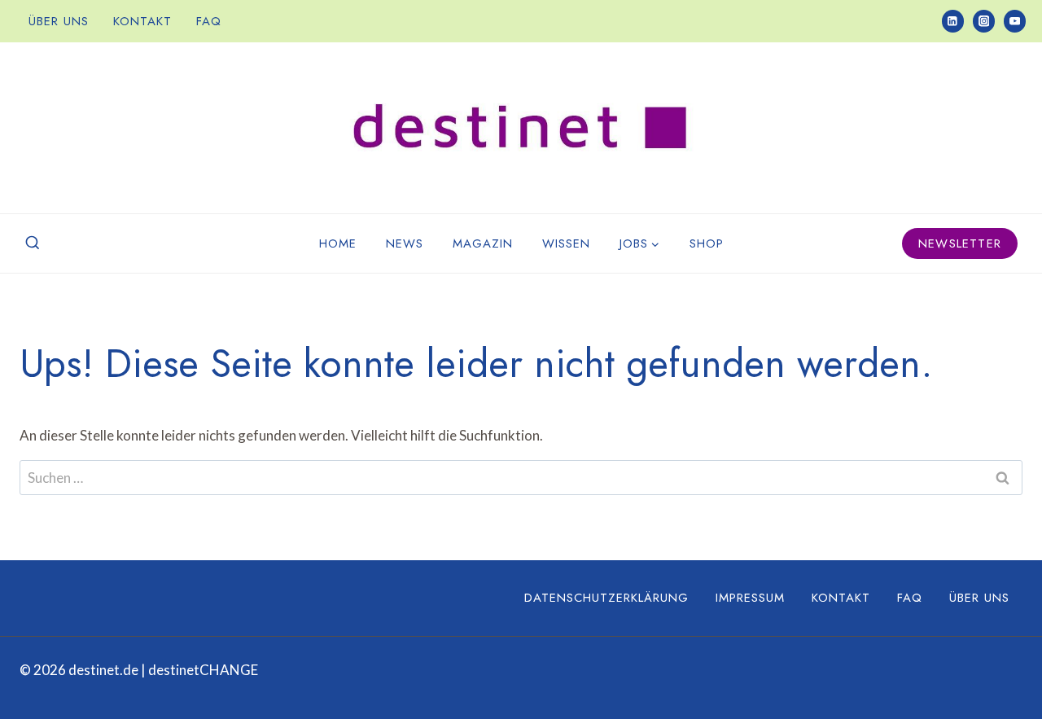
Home (338, 243)
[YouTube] (1015, 21)
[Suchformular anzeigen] (32, 243)
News (404, 243)
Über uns (58, 21)
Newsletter (959, 243)
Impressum (750, 598)
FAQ (208, 21)
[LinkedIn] (953, 21)
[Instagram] (984, 21)
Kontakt (142, 21)
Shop (707, 243)
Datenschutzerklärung (606, 598)
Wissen (566, 243)
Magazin (483, 243)
